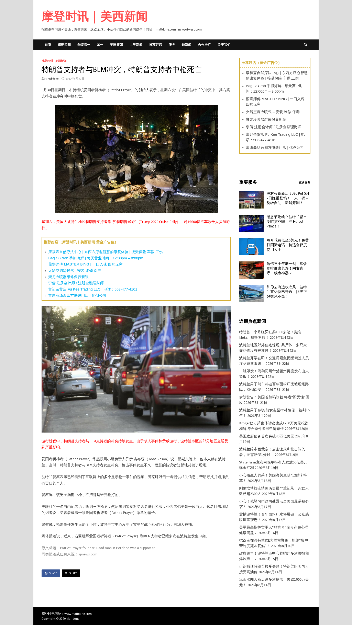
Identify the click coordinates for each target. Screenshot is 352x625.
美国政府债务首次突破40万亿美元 (266, 436)
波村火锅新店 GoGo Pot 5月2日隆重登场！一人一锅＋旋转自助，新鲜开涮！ (288, 198)
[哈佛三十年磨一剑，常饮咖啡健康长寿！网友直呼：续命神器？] (251, 264)
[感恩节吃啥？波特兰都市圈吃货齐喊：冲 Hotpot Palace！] (251, 217)
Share (53, 573)
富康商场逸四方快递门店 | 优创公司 (77, 295)
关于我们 (224, 45)
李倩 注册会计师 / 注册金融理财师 (76, 283)
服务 (172, 45)
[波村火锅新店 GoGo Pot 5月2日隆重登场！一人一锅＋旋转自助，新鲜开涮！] (251, 194)
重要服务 (248, 182)
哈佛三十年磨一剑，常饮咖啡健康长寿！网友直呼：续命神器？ (287, 268)
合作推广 (204, 45)
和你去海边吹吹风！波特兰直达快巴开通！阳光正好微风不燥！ (287, 291)
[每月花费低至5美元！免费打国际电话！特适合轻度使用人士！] (251, 240)
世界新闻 (136, 45)
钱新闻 (186, 45)
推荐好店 (155, 45)
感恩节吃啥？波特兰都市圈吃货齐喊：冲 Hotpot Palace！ (287, 221)
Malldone (53, 78)
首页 (48, 45)
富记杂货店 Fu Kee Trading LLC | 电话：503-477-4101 (92, 289)
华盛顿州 (83, 45)
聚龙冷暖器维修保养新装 (68, 277)
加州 (100, 45)
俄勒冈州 (64, 45)
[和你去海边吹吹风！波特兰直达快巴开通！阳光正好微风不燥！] (251, 287)
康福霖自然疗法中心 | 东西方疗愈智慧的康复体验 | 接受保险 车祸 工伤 (105, 252)
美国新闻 (116, 45)
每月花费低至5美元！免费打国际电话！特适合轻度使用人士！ (288, 245)
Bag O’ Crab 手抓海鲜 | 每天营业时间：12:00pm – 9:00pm (95, 258)
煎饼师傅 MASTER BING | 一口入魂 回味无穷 (85, 264)
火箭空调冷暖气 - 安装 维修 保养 (74, 271)
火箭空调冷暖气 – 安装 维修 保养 (273, 112)
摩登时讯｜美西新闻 (95, 16)
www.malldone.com (78, 614)
